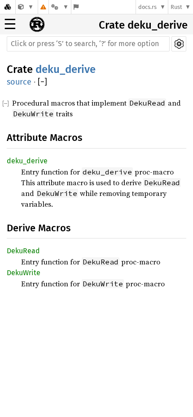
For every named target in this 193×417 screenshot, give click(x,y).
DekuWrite (23, 272)
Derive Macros (38, 228)
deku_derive (65, 69)
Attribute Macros (44, 138)
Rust (176, 7)
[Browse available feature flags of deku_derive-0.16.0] (76, 7)
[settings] (178, 43)
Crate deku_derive (143, 25)
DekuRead (23, 251)
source (19, 82)
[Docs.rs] (7, 7)
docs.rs (147, 7)
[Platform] (59, 7)
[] (42, 82)
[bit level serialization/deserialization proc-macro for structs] (26, 7)
